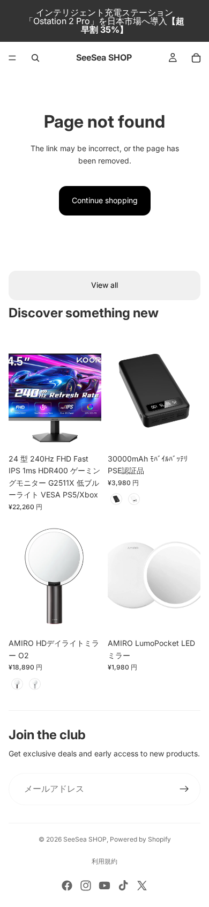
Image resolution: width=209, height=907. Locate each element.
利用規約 (104, 861)
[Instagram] (85, 885)
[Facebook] (67, 885)
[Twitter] (142, 885)
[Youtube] (104, 885)
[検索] (35, 58)
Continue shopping (105, 200)
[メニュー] (12, 58)
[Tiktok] (123, 885)
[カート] (196, 58)
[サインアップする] (184, 789)
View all (104, 284)
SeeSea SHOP (85, 839)
